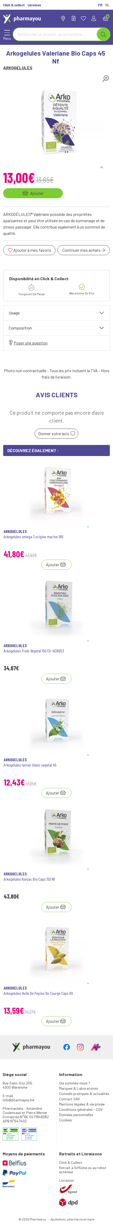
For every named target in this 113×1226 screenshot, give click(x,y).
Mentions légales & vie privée (82, 1104)
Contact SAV (69, 1099)
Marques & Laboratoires (78, 1088)
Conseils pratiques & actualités (84, 1093)
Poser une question (31, 342)
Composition (20, 327)
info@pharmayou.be (18, 1100)
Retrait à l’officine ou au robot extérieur (82, 1169)
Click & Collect (70, 1162)
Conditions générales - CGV (81, 1109)
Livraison (66, 1180)
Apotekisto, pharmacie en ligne (72, 1219)
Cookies (65, 1120)
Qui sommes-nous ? (74, 1083)
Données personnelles (76, 1114)
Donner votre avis (54, 433)
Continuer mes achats (81, 250)
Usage (14, 312)
